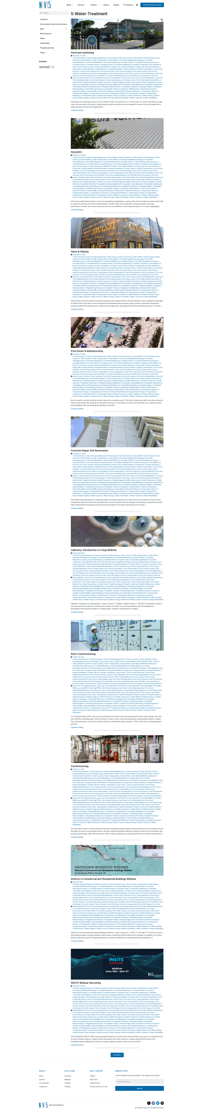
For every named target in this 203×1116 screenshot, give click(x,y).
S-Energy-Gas (139, 67)
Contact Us (44, 19)
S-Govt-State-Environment (82, 692)
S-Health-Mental (135, 697)
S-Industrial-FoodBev (150, 703)
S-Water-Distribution (134, 95)
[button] (137, 5)
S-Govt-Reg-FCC (121, 686)
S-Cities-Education (79, 58)
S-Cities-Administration (80, 659)
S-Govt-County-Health (130, 568)
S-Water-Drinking (147, 95)
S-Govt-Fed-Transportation (112, 78)
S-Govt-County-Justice (139, 71)
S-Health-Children (154, 695)
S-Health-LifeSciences (148, 82)
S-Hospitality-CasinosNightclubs (132, 84)
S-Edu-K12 (96, 562)
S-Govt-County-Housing (123, 71)
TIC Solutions (128, 5)
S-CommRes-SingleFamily (121, 64)
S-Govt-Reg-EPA (113, 577)
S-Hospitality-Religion (145, 87)
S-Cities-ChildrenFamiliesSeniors (113, 659)
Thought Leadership (47, 48)
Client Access (95, 1083)
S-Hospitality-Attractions (88, 84)
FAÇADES (76, 152)
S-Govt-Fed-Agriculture (116, 73)
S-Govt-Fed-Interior (143, 75)
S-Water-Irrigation (84, 98)
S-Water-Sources (96, 98)
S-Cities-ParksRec (85, 60)
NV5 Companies (45, 33)
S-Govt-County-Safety (115, 571)
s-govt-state (122, 688)
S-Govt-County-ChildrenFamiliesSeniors (99, 566)
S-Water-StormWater (121, 98)
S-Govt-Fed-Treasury (128, 78)
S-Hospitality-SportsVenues (94, 89)
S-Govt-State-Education (97, 80)
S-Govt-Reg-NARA (146, 686)
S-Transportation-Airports (148, 91)
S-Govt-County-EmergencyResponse (138, 675)
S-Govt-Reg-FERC (133, 686)
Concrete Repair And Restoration (89, 450)
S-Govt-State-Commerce (81, 580)
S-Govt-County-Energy (87, 71)
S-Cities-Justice (125, 555)
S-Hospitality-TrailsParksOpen (129, 89)
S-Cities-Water (113, 60)
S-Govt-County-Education (140, 566)
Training (116, 5)
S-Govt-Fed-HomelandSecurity (115, 75)
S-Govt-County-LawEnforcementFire (95, 571)
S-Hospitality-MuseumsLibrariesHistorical (86, 87)
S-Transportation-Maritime (118, 93)
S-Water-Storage (108, 98)
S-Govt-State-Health (88, 582)
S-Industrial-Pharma (119, 706)
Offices (42, 38)
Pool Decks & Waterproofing (87, 351)
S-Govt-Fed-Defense (147, 73)
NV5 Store (93, 1080)
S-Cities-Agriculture (95, 659)
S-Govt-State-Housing (113, 80)
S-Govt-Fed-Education (93, 573)
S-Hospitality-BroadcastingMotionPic (109, 84)
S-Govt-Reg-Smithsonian (109, 688)
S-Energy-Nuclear (87, 69)
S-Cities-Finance (118, 661)
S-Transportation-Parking (135, 93)
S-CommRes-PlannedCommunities (145, 62)
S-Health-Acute (103, 584)
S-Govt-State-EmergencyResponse (118, 580)
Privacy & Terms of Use (98, 1087)
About (69, 5)
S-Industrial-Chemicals (147, 89)
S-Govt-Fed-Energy (86, 75)
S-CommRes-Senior (105, 64)
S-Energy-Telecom (129, 69)
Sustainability (44, 43)
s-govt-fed (111, 679)
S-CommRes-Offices (126, 62)
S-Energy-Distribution (127, 67)
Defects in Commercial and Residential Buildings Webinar (103, 878)
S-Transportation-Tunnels (111, 597)
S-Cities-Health (137, 58)
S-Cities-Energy (111, 58)
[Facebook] (153, 1103)
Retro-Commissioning (83, 653)
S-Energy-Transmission (144, 69)
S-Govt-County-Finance (105, 677)
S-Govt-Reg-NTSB (94, 688)
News (42, 29)
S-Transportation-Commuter (98, 93)
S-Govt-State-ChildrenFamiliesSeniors (150, 577)
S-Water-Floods (78, 599)
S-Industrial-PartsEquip (105, 91)
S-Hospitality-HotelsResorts (153, 84)
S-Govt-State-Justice (128, 80)
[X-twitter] (149, 1103)
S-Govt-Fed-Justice (87, 575)
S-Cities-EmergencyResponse (96, 58)
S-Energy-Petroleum (100, 69)
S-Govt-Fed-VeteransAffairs (145, 78)
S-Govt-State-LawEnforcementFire (147, 80)
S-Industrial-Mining (97, 593)
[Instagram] (162, 1103)
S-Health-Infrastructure (132, 82)
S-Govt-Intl (159, 78)
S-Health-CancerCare (104, 82)
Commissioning (79, 766)
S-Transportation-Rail (88, 95)
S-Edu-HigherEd (154, 64)
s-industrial (123, 703)
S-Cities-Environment (124, 58)
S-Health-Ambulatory (89, 82)
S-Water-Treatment (135, 98)
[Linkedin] (157, 1103)
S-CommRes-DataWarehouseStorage (130, 60)
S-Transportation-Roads (104, 95)
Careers (106, 5)
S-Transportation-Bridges (87, 595)
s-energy (90, 67)
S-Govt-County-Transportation (97, 73)
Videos (42, 52)
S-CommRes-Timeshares (139, 64)
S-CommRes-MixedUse (93, 62)
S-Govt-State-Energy (138, 580)
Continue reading (77, 110)
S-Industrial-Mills (91, 91)
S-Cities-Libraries (97, 663)
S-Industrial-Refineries (131, 91)
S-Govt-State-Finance (98, 692)
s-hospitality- (82, 699)
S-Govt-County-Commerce (122, 566)
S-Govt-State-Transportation (87, 584)
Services (80, 5)
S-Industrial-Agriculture (127, 591)
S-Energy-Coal (115, 67)
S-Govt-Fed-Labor (84, 78)
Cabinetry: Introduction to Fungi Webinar (94, 550)
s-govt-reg (100, 686)
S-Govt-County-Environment (104, 71)
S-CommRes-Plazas (94, 560)
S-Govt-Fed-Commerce (132, 73)
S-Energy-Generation (152, 67)
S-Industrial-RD (118, 91)
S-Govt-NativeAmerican (80, 80)
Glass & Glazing (79, 251)
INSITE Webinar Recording (86, 982)
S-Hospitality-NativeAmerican (111, 87)
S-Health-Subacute (147, 697)
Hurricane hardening (82, 52)
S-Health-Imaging (118, 82)
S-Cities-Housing (148, 58)
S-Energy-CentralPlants (101, 67)
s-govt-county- (121, 672)
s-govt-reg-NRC (82, 688)
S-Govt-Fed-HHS (98, 75)
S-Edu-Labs (83, 67)
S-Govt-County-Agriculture (135, 672)
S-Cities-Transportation (99, 60)
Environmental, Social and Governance (53, 24)
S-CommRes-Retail (91, 64)
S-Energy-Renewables (115, 69)
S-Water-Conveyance (119, 95)
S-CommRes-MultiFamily (110, 62)
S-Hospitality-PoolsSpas (129, 87)
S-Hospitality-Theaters (111, 89)
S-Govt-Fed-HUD (131, 75)
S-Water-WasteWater (150, 98)
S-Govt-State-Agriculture (128, 577)
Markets (67, 1080)
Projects (94, 5)
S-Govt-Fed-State (96, 78)
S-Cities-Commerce (131, 659)
